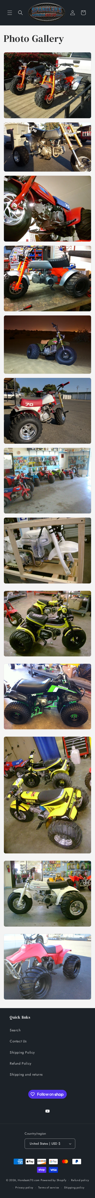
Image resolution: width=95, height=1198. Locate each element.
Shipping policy (74, 1187)
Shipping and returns (26, 1074)
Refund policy (80, 1180)
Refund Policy (20, 1063)
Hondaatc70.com (29, 1180)
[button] (9, 12)
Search (15, 1030)
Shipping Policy (22, 1052)
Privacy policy (24, 1187)
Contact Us (18, 1041)
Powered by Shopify (53, 1180)
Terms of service (48, 1187)
